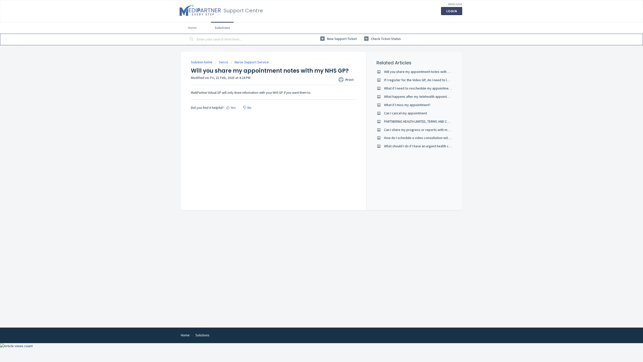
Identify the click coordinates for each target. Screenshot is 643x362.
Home (192, 27)
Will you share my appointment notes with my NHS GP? (424, 71)
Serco (223, 62)
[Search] (191, 39)
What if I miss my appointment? (407, 105)
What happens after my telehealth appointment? (420, 96)
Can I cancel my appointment (405, 113)
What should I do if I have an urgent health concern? (422, 146)
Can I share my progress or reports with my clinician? (423, 129)
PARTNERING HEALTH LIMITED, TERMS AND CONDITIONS (423, 121)
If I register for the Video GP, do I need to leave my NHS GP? (428, 80)
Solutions (222, 27)
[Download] (312, 117)
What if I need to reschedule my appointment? (418, 88)
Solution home (202, 62)
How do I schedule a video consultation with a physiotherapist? (431, 137)
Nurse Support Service (252, 62)
